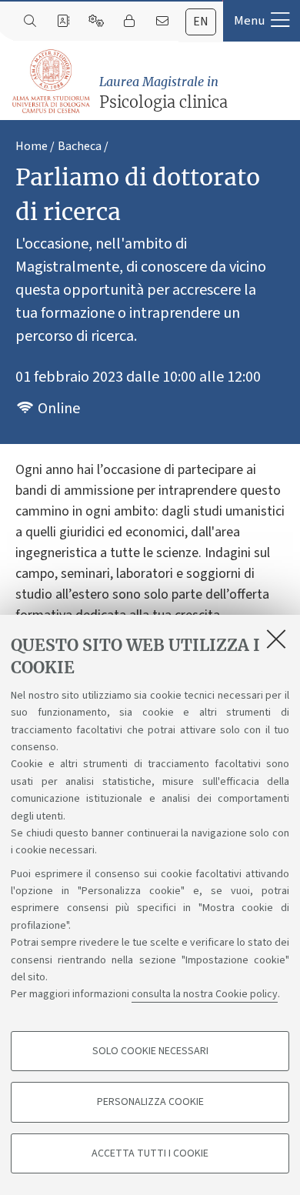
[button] (261, 21)
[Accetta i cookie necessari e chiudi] (276, 638)
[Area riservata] (128, 21)
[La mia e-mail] (161, 21)
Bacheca (80, 146)
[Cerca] (29, 21)
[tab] (200, 21)
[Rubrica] (62, 21)
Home (31, 146)
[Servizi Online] (95, 21)
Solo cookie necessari (150, 1051)
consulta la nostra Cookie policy (205, 994)
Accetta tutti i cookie (150, 1153)
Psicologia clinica (163, 93)
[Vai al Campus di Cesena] (50, 81)
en (200, 21)
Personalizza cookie (150, 1102)
